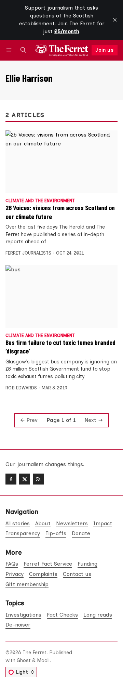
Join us (104, 50)
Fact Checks (62, 614)
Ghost (24, 660)
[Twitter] (24, 479)
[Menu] (10, 50)
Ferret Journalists (28, 253)
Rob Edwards (21, 387)
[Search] (23, 50)
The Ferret (34, 652)
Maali (43, 660)
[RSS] (38, 479)
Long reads (97, 614)
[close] (114, 19)
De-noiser (17, 624)
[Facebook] (10, 479)
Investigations (23, 614)
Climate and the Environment (40, 201)
